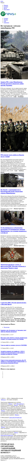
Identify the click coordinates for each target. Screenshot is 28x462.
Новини (6, 5)
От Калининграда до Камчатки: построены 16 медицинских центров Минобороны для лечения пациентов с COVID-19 (14, 230)
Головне (6, 6)
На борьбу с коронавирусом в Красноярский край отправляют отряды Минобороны (12, 191)
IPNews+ (3, 399)
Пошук (2, 2)
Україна (6, 19)
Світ (5, 21)
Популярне (7, 9)
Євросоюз (6, 22)
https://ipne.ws (19, 403)
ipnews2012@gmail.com (15, 417)
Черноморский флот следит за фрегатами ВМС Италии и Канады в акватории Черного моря (13, 266)
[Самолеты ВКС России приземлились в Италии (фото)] (12, 299)
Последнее (6, 327)
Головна (6, 18)
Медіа (5, 8)
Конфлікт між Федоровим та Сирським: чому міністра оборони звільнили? (13, 331)
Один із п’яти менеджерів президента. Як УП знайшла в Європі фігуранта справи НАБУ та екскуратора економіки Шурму (13, 361)
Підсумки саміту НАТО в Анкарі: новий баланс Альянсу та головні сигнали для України (14, 338)
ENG (2, 1)
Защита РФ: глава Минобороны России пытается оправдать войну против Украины (12, 83)
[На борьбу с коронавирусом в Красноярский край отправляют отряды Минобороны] (12, 186)
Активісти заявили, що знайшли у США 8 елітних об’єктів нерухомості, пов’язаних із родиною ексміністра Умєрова (13, 353)
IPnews (10, 403)
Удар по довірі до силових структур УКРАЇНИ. (14, 345)
